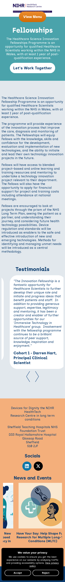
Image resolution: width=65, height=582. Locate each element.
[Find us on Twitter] (38, 466)
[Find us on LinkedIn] (26, 466)
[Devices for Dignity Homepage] (32, 5)
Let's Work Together (32, 68)
